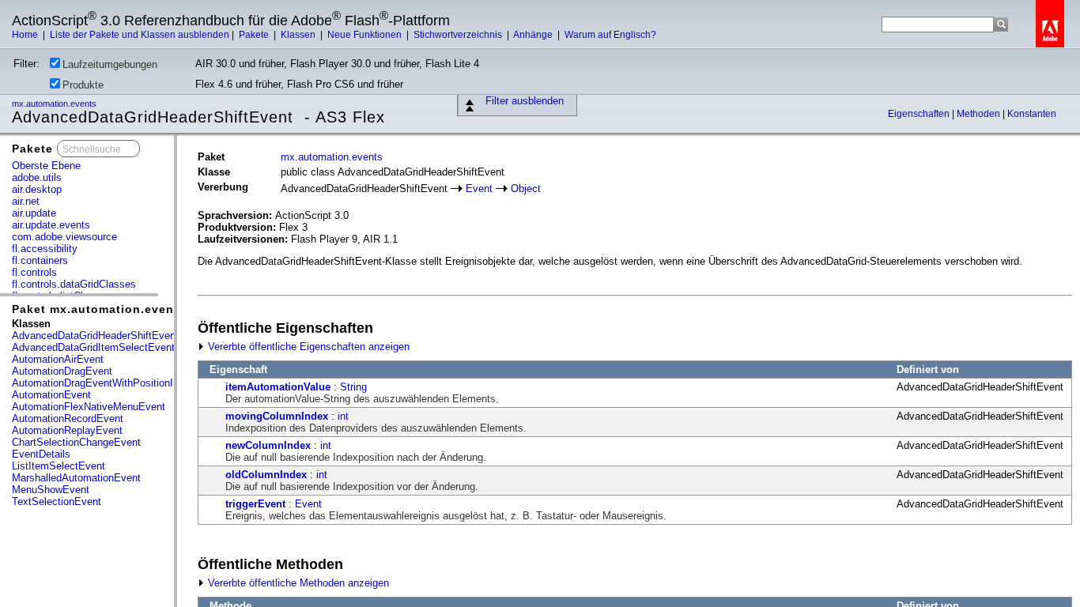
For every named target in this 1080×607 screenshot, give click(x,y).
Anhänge (534, 34)
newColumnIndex (268, 445)
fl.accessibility (44, 248)
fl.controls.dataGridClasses (74, 284)
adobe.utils (37, 177)
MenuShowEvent (50, 490)
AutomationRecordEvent (67, 418)
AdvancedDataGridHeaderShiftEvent (95, 335)
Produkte (83, 85)
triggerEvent (255, 504)
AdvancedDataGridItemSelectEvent (93, 347)
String (353, 387)
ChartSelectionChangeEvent (76, 442)
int (343, 416)
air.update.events (51, 225)
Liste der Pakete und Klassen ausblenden (139, 34)
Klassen (299, 34)
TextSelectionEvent (56, 501)
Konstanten (1031, 113)
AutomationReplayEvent (67, 430)
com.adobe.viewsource (64, 237)
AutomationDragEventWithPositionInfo (99, 383)
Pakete (255, 34)
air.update (34, 213)
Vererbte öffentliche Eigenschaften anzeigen (307, 347)
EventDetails (41, 454)
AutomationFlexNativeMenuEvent (88, 407)
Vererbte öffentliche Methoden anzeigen (297, 583)
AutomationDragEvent (62, 371)
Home (26, 34)
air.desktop (37, 189)
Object (526, 188)
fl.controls (34, 272)
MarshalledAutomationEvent (76, 478)
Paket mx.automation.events (99, 309)
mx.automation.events (55, 103)
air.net (26, 201)
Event (479, 188)
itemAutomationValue (277, 387)
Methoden (980, 113)
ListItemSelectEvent (58, 466)
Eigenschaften (920, 113)
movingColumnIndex (276, 416)
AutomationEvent (51, 395)
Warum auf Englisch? (610, 34)
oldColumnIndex (266, 475)
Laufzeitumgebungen (109, 64)
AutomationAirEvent (58, 359)
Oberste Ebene (46, 166)
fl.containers (40, 260)
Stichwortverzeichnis (458, 34)
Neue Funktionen (365, 34)
